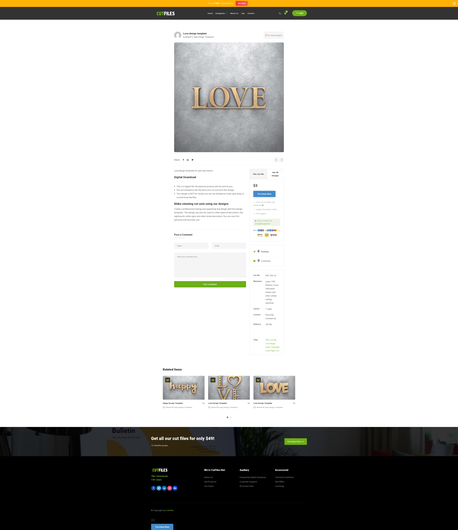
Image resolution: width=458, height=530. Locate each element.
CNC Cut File (270, 340)
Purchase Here (294, 441)
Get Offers (279, 481)
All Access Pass (247, 486)
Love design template (219, 403)
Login (300, 13)
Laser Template (272, 347)
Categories (220, 13)
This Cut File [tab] (258, 174)
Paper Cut (274, 350)
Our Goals (209, 486)
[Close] (454, 3)
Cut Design (270, 343)
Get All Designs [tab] (275, 174)
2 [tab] (230, 417)
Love (267, 350)
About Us (234, 13)
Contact (251, 13)
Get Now (241, 3)
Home (210, 13)
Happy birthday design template (179, 403)
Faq (243, 13)
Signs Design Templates (204, 37)
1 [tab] (227, 417)
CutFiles (170, 510)
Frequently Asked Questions (253, 477)
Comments (264, 260)
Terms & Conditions (284, 477)
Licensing (279, 486)
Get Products (210, 481)
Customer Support (248, 481)
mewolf (188, 37)
